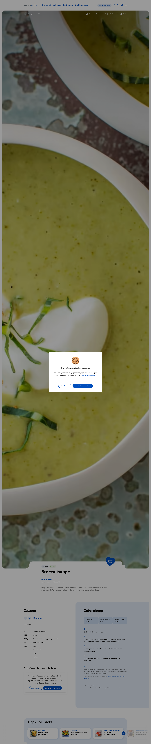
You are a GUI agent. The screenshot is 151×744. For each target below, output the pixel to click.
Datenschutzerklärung (88, 375)
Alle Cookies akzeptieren (83, 386)
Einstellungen (64, 386)
